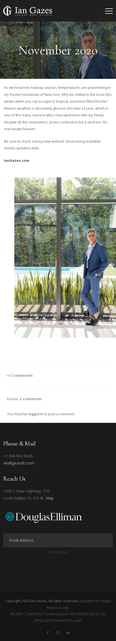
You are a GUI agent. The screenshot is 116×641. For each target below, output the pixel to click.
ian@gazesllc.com (18, 462)
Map (50, 498)
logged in (35, 413)
